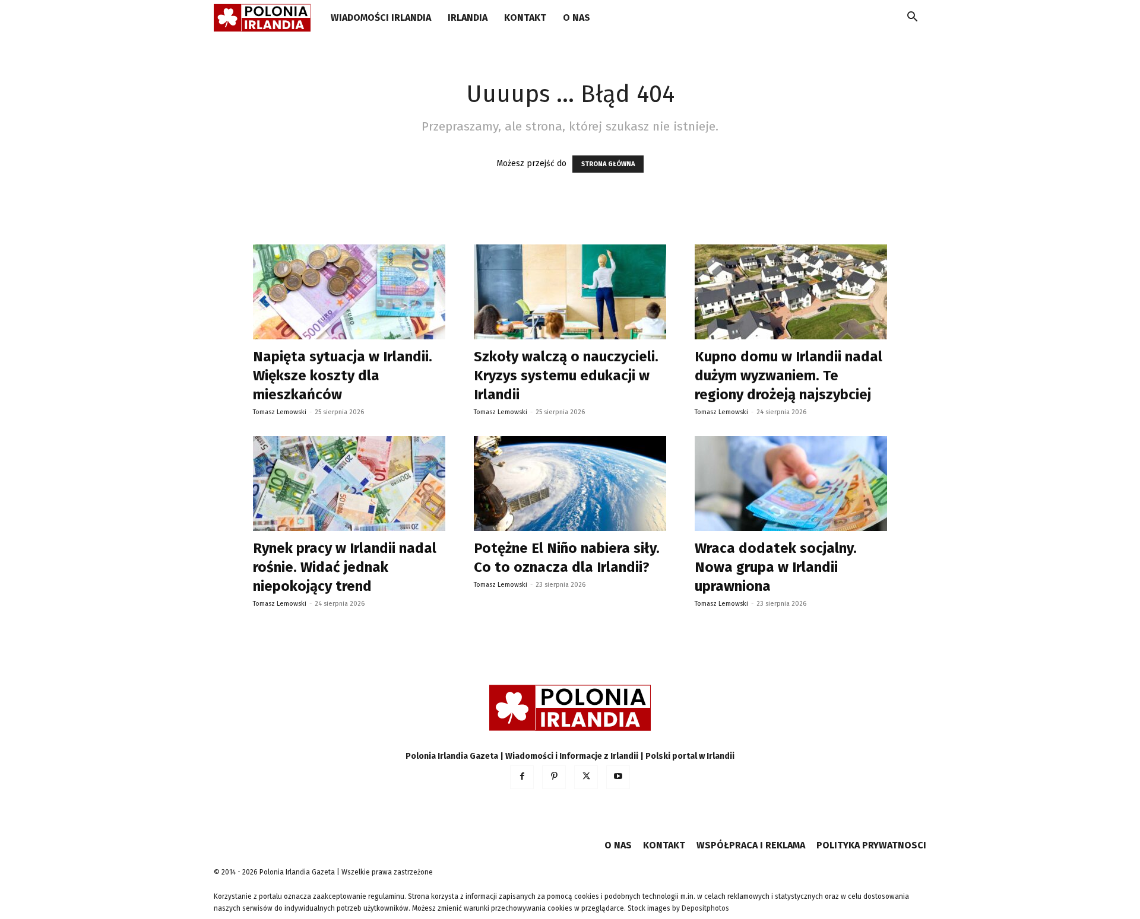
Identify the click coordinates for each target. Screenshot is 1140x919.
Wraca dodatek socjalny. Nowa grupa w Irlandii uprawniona (776, 567)
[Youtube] (618, 777)
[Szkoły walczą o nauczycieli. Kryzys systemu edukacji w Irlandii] (570, 291)
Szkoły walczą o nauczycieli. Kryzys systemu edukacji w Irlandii (566, 375)
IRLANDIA (467, 17)
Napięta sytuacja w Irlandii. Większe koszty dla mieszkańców (342, 375)
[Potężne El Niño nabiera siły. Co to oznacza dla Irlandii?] (570, 483)
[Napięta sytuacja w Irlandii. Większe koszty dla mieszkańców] (349, 291)
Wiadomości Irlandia (381, 17)
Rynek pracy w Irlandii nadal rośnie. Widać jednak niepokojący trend (344, 567)
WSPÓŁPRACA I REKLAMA (750, 845)
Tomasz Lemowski (279, 412)
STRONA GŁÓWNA (608, 164)
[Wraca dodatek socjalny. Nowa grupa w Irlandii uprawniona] (791, 483)
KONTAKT (525, 17)
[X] (586, 777)
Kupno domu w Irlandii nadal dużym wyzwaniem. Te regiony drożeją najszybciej (788, 375)
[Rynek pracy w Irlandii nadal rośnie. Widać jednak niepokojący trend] (349, 483)
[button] (912, 19)
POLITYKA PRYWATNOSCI (871, 845)
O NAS (576, 17)
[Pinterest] (554, 777)
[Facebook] (522, 777)
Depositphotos (705, 908)
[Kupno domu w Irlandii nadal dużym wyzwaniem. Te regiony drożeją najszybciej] (791, 291)
